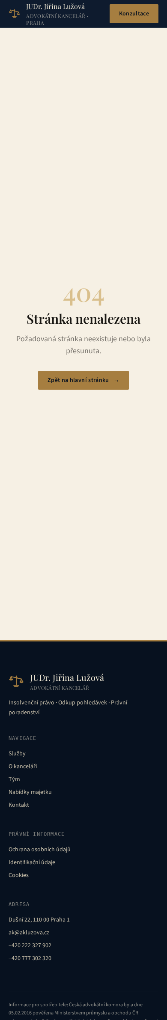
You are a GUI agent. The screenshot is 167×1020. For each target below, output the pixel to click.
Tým (14, 779)
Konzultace (134, 13)
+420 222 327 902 (30, 945)
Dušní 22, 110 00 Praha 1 (39, 920)
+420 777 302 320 (30, 958)
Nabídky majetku (30, 792)
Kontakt (19, 805)
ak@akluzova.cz (29, 932)
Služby (17, 753)
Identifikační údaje (32, 862)
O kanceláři (23, 766)
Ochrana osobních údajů (40, 849)
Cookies (19, 875)
